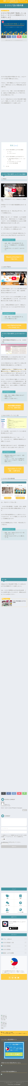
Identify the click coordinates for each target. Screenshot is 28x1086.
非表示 (16, 145)
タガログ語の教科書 (14, 5)
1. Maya (9, 151)
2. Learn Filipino (12, 153)
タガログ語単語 (14, 946)
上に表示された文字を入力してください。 (11, 842)
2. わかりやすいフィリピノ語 (14, 161)
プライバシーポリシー (9, 1082)
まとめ (7, 166)
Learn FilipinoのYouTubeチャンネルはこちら (14, 326)
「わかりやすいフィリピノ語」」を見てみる (14, 469)
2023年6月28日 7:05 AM (5, 805)
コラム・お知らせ (14, 939)
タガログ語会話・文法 (14, 942)
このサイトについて (19, 1082)
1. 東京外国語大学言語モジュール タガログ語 (16, 159)
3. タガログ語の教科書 (13, 163)
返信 (25, 810)
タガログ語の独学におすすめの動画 (14, 149)
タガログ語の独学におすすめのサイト (15, 156)
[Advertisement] (14, 59)
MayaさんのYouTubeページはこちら (14, 258)
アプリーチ (18, 925)
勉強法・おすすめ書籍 (5, 10)
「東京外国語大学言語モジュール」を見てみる (14, 406)
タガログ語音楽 (14, 949)
